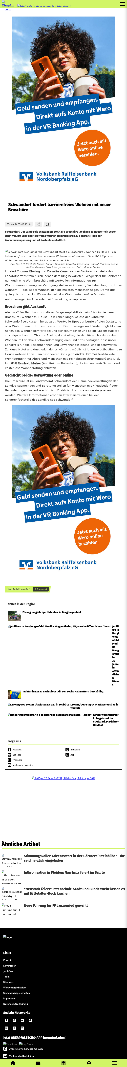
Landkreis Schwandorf (18, 589)
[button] (114, 1063)
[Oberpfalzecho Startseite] (8, 9)
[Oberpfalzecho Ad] (43, 5)
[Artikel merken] (47, 224)
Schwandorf (40, 589)
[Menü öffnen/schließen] (122, 4)
